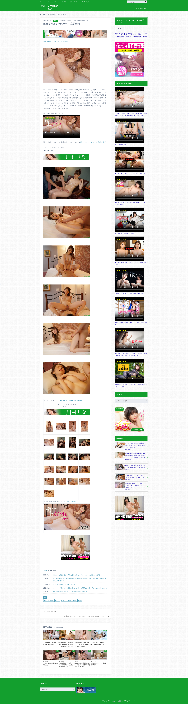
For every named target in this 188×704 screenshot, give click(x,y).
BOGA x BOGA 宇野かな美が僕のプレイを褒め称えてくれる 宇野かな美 (135, 468)
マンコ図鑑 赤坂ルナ (50, 611)
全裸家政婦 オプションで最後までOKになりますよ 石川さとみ (135, 477)
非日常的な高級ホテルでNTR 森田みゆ (64, 584)
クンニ (58, 600)
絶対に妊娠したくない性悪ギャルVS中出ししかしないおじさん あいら (85, 616)
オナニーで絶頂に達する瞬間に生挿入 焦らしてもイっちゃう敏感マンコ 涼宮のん (78, 575)
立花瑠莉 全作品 (69, 502)
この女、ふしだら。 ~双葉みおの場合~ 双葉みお (130, 293)
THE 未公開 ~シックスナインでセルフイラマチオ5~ (131, 173)
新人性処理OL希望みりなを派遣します (127, 233)
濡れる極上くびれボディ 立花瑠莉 (55, 41)
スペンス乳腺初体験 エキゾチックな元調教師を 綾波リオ (70, 591)
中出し (64, 600)
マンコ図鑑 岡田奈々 (121, 144)
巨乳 (70, 600)
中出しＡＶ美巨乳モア (50, 7)
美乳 (45, 570)
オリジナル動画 (49, 600)
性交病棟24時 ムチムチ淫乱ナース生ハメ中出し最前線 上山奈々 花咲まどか (135, 486)
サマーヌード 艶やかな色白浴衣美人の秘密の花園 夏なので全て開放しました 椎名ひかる (80, 588)
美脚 (80, 600)
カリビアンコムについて (140, 8)
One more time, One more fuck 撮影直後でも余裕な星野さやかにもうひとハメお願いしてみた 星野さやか (80, 580)
